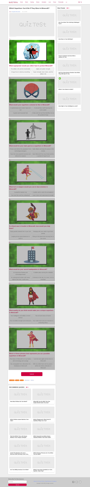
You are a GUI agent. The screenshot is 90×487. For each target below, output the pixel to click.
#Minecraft (17, 380)
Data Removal (48, 481)
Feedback (54, 481)
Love (50, 2)
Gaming (32, 2)
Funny (54, 2)
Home (21, 2)
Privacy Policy (41, 481)
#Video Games (27, 380)
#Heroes (32, 380)
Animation (44, 2)
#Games (22, 380)
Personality (60, 2)
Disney (37, 2)
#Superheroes (12, 380)
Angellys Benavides (16, 11)
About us (35, 481)
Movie (26, 2)
